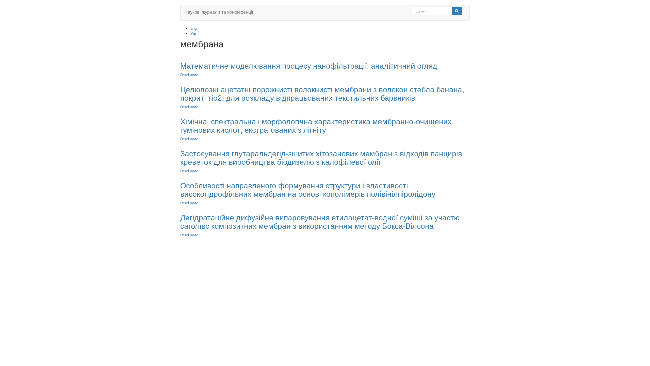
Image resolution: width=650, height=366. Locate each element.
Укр (193, 33)
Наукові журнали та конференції (218, 11)
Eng (193, 28)
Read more (189, 74)
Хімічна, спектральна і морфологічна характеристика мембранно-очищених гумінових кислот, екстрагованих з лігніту (315, 125)
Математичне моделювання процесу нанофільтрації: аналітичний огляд (308, 65)
